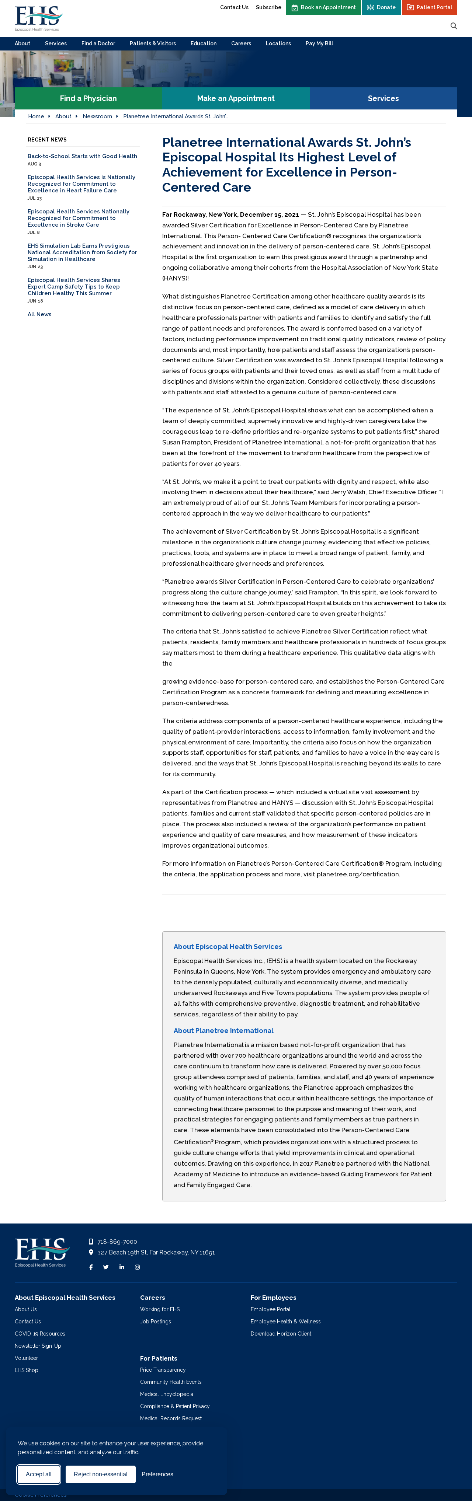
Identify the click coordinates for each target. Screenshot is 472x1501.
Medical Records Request (171, 1418)
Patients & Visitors (153, 43)
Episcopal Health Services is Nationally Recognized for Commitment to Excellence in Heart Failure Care (81, 187)
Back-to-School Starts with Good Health (82, 160)
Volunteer (26, 1358)
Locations (278, 43)
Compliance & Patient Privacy (175, 1406)
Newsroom (97, 116)
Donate (386, 7)
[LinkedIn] (122, 1267)
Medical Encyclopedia (166, 1394)
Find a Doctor (98, 43)
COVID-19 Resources (40, 1334)
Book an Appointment (328, 7)
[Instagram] (137, 1267)
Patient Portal (434, 7)
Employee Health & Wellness (286, 1321)
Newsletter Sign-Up (38, 1346)
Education (203, 43)
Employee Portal (271, 1309)
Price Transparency (163, 1370)
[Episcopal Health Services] (39, 18)
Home (36, 116)
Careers (241, 43)
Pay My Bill (319, 43)
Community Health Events (171, 1382)
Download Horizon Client (281, 1334)
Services (56, 43)
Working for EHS (160, 1309)
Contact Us (234, 7)
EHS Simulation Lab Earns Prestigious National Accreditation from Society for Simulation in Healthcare (82, 255)
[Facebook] (91, 1267)
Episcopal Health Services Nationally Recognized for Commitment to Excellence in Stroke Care (78, 221)
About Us (26, 1309)
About (22, 43)
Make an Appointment (236, 98)
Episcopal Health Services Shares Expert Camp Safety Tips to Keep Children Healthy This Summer (74, 290)
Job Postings (155, 1321)
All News (40, 314)
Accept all (39, 1474)
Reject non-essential (101, 1474)
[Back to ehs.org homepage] (42, 1254)
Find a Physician (88, 98)
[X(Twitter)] (106, 1267)
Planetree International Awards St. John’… (175, 116)
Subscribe (268, 7)
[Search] (454, 26)
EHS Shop (26, 1370)
